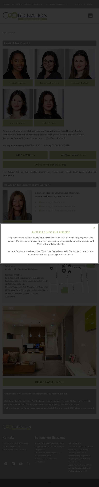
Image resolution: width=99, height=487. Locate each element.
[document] (49, 243)
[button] (94, 228)
